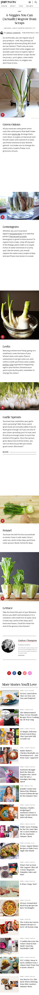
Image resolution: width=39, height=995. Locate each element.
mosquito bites (16, 234)
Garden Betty (35, 220)
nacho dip (16, 134)
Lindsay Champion (13, 33)
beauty (13, 6)
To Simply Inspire (35, 118)
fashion (4, 6)
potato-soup (8, 365)
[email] (30, 673)
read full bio (21, 655)
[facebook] (14, 673)
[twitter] (19, 673)
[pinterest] (3, 115)
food (21, 6)
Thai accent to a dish (18, 237)
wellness (29, 6)
